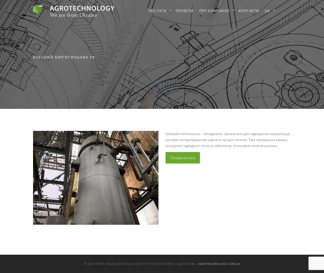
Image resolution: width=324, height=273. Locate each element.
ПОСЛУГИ (158, 10)
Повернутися (183, 157)
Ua (267, 10)
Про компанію (214, 10)
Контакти (249, 10)
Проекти (185, 10)
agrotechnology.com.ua (219, 264)
